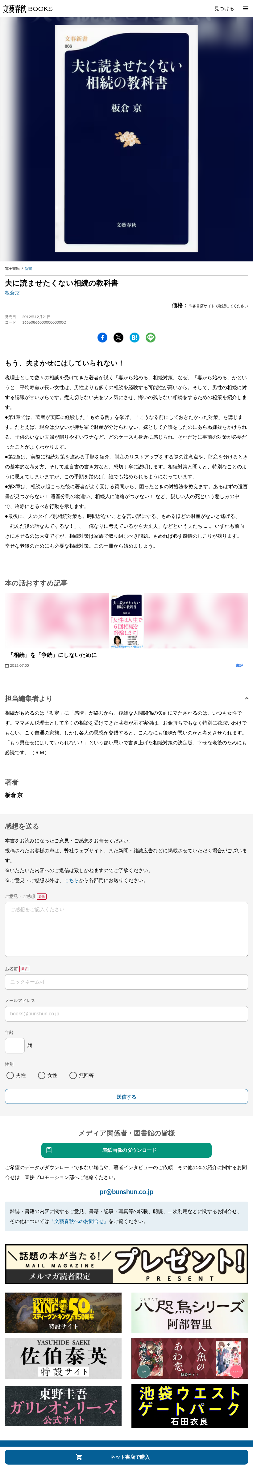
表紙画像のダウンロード (129, 1150)
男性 (21, 1075)
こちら (71, 880)
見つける (224, 8)
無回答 (86, 1075)
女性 (52, 1075)
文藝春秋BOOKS (27, 9)
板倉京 (12, 293)
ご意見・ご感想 (20, 896)
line (151, 337)
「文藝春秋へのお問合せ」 (79, 1221)
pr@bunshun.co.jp (127, 1192)
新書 (28, 268)
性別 (9, 1064)
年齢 (9, 1033)
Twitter (118, 337)
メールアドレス (20, 1001)
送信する (126, 1097)
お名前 (11, 969)
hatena (134, 337)
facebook (102, 337)
